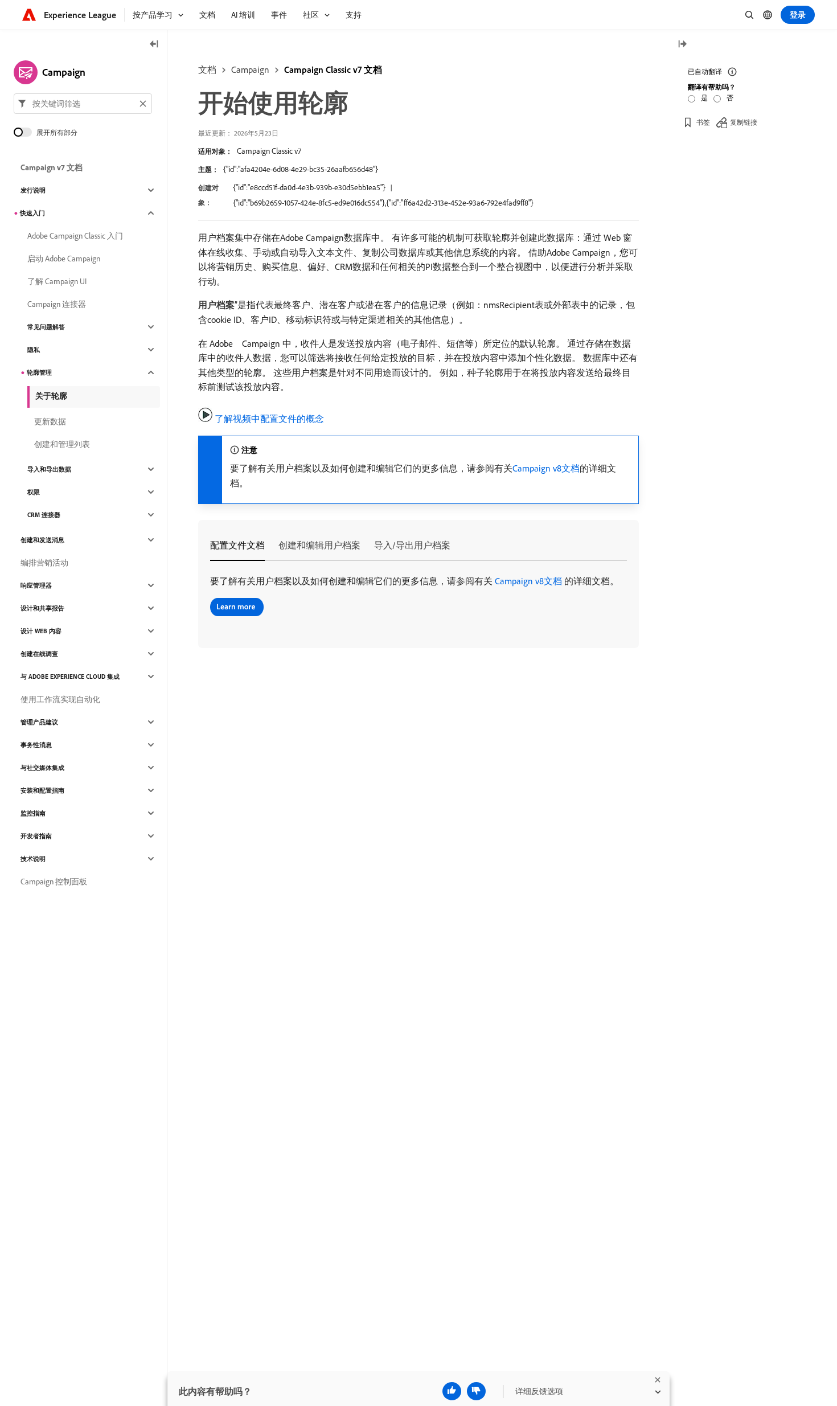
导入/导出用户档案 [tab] (412, 545)
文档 (207, 69)
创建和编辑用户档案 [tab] (319, 545)
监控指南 (33, 813)
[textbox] (83, 103)
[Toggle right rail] (682, 44)
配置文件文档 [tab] (237, 545)
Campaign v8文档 (546, 468)
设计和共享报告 (42, 608)
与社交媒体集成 (42, 768)
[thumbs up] (451, 1391)
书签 (703, 122)
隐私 (33, 350)
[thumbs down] (476, 1391)
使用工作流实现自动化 (60, 699)
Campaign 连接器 (56, 304)
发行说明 (33, 190)
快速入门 (32, 213)
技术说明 (33, 859)
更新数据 (50, 421)
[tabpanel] (418, 597)
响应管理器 (36, 585)
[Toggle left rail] (154, 44)
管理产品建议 (39, 722)
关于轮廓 (51, 396)
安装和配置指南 (42, 790)
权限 (33, 492)
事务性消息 (36, 745)
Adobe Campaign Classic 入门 (75, 236)
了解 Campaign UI (57, 281)
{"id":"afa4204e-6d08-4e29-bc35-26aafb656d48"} (300, 169)
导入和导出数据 (49, 469)
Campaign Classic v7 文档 (333, 69)
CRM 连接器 (43, 515)
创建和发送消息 (42, 540)
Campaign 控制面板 (53, 881)
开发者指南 (36, 836)
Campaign (250, 69)
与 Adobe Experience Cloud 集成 (70, 677)
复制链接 (743, 122)
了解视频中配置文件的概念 (269, 418)
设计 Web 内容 (40, 631)
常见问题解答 (46, 327)
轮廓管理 (39, 372)
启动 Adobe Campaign (63, 258)
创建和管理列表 (62, 444)
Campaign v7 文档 (51, 167)
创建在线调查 (39, 654)
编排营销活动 (44, 563)
